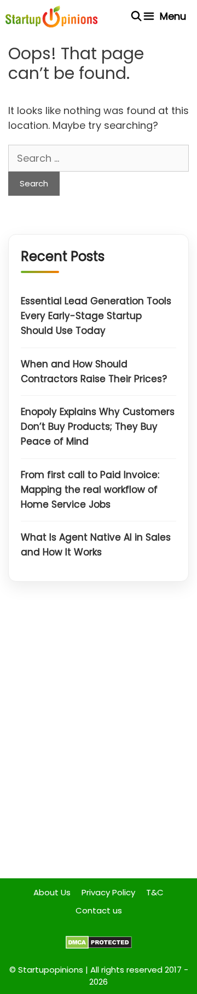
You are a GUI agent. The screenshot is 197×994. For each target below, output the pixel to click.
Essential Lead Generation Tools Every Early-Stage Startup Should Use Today (96, 315)
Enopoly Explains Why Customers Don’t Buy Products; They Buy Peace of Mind (98, 426)
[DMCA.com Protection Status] (99, 946)
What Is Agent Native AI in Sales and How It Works (96, 545)
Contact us (99, 910)
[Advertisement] (98, 738)
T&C (155, 892)
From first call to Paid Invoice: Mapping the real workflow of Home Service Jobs (90, 489)
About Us (52, 892)
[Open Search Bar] (136, 16)
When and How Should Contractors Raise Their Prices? (94, 371)
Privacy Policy (108, 892)
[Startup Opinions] (51, 16)
